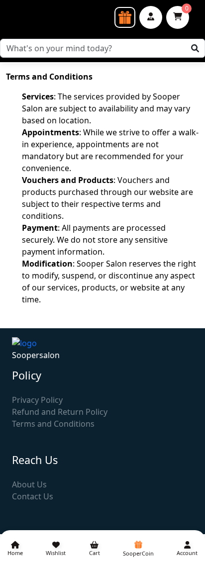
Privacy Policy (37, 399)
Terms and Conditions (53, 423)
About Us (29, 484)
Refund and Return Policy (59, 411)
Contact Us (32, 496)
